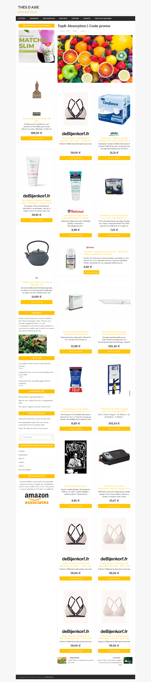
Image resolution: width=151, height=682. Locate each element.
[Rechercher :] (36, 437)
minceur (63, 18)
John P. (75, 31)
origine (75, 18)
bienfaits (34, 18)
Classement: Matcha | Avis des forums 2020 (34, 419)
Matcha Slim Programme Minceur (31, 397)
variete (86, 18)
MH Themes (49, 677)
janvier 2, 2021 (65, 31)
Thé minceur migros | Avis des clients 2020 (34, 407)
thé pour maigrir (103, 18)
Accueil (21, 18)
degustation (49, 18)
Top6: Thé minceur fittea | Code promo (33, 428)
